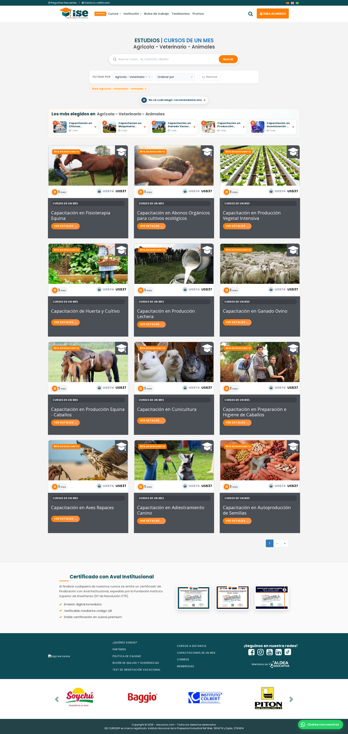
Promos (198, 14)
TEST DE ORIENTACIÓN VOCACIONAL (137, 669)
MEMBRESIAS (185, 666)
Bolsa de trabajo (156, 14)
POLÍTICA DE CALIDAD (127, 656)
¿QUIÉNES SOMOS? (125, 642)
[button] (320, 724)
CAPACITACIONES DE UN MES (196, 652)
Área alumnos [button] (274, 14)
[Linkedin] (279, 652)
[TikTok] (288, 652)
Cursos (112, 14)
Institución (131, 14)
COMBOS (183, 659)
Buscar (228, 59)
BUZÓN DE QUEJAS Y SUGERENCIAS (136, 663)
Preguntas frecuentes (63, 2)
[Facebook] (251, 652)
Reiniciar (212, 77)
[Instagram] (260, 652)
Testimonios (181, 14)
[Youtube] (269, 652)
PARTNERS (119, 649)
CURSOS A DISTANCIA (191, 646)
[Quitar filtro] (145, 89)
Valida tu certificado (97, 2)
